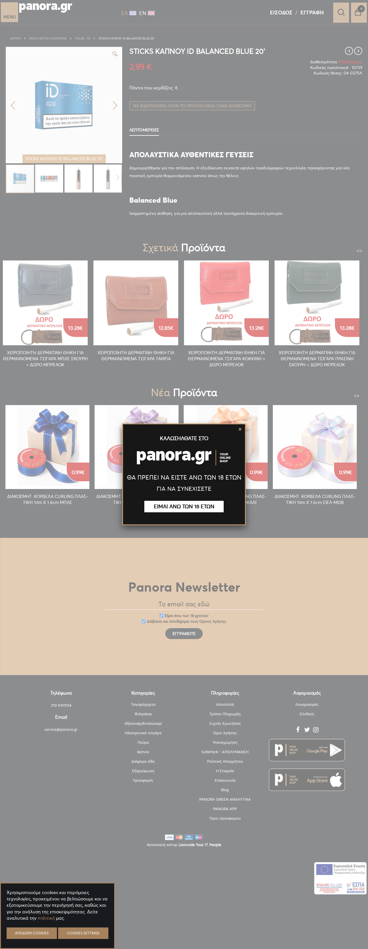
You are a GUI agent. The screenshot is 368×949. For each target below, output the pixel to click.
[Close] (240, 429)
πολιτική (46, 918)
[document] (57, 932)
